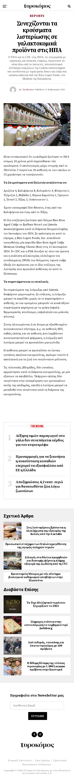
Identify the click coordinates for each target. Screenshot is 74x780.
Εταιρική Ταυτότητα (20, 760)
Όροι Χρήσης (42, 760)
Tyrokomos (28, 89)
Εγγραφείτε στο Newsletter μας (37, 695)
